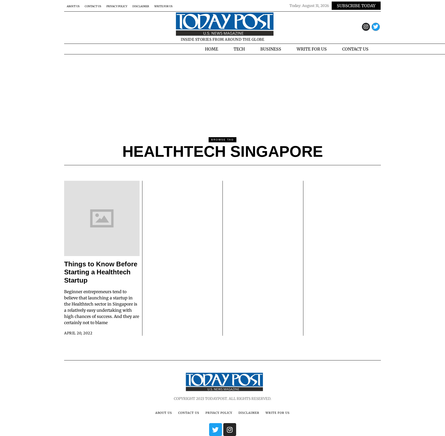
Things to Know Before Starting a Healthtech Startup (100, 272)
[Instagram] (366, 27)
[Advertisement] (222, 93)
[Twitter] (376, 27)
